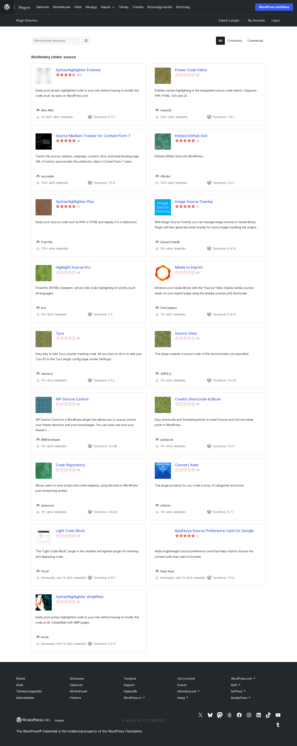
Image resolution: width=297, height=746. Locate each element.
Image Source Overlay (194, 201)
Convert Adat (186, 465)
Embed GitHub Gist (191, 136)
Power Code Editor (191, 70)
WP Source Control (72, 399)
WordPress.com (243, 678)
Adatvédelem (25, 697)
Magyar (59, 720)
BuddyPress (241, 697)
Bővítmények (78, 691)
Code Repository (70, 465)
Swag (182, 697)
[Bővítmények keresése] (86, 41)
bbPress (238, 691)
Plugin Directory (27, 20)
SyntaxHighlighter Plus (75, 201)
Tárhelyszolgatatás (29, 691)
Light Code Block (70, 531)
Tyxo (60, 333)
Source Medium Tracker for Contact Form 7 (93, 136)
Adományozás (188, 691)
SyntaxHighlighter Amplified (79, 597)
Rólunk (20, 678)
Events (181, 685)
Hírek (19, 685)
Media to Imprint (189, 267)
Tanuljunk (130, 678)
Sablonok (76, 685)
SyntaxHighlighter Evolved (78, 70)
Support (129, 685)
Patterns (75, 697)
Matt (236, 685)
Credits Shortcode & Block (198, 399)
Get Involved (186, 678)
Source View (186, 333)
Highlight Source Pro (73, 267)
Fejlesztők (130, 691)
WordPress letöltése (274, 7)
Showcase (77, 678)
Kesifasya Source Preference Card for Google (214, 531)
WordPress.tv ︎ (134, 697)
